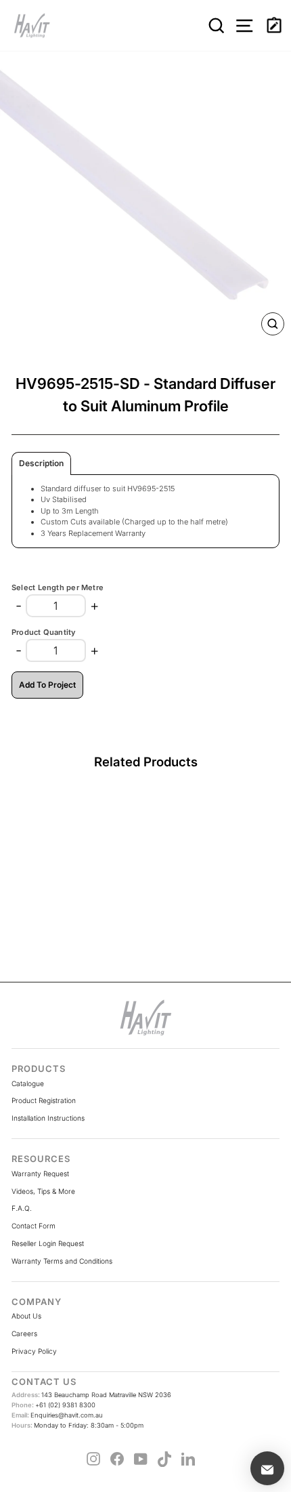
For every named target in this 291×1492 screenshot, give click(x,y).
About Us (26, 1316)
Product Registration (44, 1100)
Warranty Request (40, 1173)
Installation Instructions (48, 1118)
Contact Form (33, 1226)
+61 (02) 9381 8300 (53, 1405)
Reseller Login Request (48, 1243)
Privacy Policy (34, 1351)
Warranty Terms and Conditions (62, 1261)
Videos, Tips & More (43, 1191)
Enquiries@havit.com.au (57, 1415)
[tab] (41, 463)
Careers (24, 1333)
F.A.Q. (22, 1208)
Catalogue (28, 1083)
